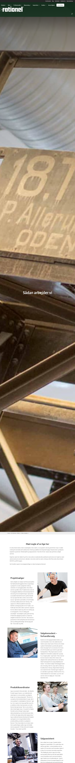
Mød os (18, 533)
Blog (53, 1)
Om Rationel (57, 1)
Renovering (27, 5)
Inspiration (35, 5)
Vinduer (3, 5)
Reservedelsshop (70, 1)
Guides (43, 5)
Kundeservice (63, 1)
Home (8, 533)
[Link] (13, 9)
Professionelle (17, 5)
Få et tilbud (60, 5)
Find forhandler (48, 1)
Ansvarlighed (51, 5)
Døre (9, 5)
